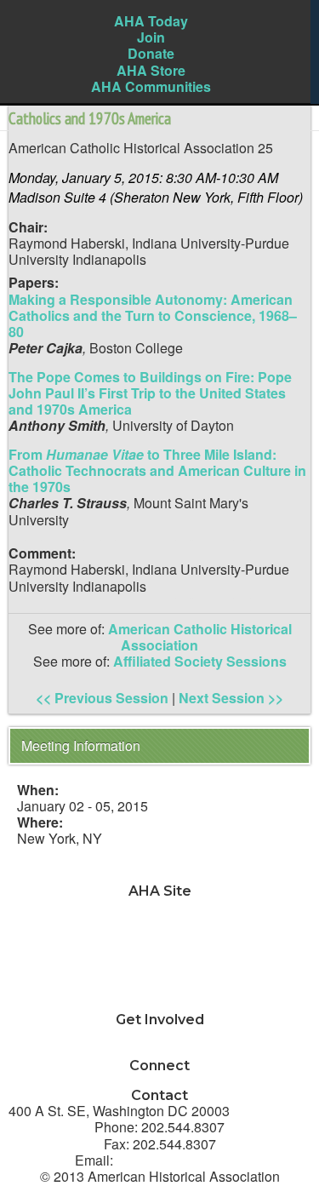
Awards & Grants (159, 988)
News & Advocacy (159, 906)
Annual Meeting (159, 972)
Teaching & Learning (160, 923)
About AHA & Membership (159, 1004)
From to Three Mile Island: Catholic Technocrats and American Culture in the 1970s (157, 470)
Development (159, 955)
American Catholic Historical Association (200, 637)
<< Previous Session (102, 698)
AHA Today (151, 21)
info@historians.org (181, 1160)
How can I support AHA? (160, 1051)
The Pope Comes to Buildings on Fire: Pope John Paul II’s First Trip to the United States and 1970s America (150, 393)
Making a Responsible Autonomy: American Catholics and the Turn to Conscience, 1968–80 (153, 315)
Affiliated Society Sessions (200, 661)
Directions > (271, 1110)
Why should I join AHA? (159, 1035)
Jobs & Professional (159, 939)
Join (151, 37)
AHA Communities (151, 86)
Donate (151, 53)
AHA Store (151, 70)
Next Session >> (231, 698)
